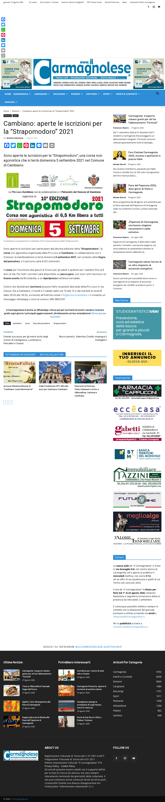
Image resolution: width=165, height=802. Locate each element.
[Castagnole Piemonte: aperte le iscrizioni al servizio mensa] (66, 690)
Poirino (75, 94)
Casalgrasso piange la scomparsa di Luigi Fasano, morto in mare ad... (89, 705)
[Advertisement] (82, 33)
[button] (157, 93)
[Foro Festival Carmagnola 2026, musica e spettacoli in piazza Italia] (119, 155)
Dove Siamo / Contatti (49, 2)
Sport (106, 94)
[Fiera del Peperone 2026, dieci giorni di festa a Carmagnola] (119, 188)
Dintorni (91, 94)
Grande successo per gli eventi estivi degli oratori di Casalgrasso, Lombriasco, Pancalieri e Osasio (26, 340)
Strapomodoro (59, 323)
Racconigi (59, 94)
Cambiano (17, 323)
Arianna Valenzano (15, 138)
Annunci (10, 102)
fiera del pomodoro (41, 323)
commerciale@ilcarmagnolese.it (130, 626)
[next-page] (11, 402)
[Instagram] (153, 7)
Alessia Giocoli (119, 164)
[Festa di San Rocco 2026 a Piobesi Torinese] (66, 721)
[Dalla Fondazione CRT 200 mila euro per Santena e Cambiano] (55, 372)
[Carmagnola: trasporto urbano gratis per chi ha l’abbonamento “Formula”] (119, 118)
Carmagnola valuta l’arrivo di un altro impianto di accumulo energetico (144, 265)
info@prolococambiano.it (75, 295)
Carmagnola (20, 94)
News (124, 2)
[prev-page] (6, 402)
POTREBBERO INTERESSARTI (20, 354)
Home (8, 94)
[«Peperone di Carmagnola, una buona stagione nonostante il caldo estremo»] (119, 224)
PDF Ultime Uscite (94, 2)
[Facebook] (148, 7)
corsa (27, 323)
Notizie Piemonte (112, 2)
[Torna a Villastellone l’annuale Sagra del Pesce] (12, 690)
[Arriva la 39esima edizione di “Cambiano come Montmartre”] (20, 372)
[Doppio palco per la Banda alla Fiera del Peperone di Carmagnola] (12, 721)
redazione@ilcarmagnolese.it (129, 616)
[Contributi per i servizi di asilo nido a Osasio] (66, 675)
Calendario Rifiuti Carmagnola (142, 2)
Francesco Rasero (121, 128)
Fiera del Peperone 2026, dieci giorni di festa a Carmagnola (142, 189)
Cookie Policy (68, 766)
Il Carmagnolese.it (20, 799)
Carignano (40, 94)
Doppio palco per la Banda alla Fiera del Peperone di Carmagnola (35, 720)
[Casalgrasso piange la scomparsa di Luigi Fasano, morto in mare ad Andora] (66, 706)
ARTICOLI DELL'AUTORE (52, 354)
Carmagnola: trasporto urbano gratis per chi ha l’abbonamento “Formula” (143, 119)
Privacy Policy (52, 766)
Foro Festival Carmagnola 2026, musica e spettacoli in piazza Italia (144, 156)
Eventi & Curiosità (126, 94)
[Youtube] (159, 7)
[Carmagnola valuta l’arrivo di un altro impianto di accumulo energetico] (119, 264)
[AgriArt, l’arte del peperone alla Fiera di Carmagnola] (12, 706)
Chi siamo (33, 2)
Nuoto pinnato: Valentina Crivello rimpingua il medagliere (83, 338)
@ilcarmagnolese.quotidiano (98, 646)
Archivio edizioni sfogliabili (73, 2)
